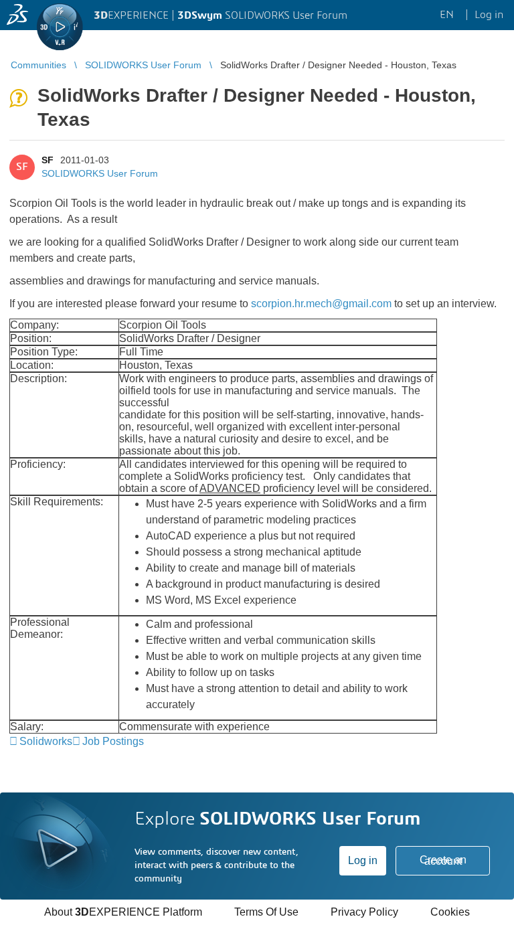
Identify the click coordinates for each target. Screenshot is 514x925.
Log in (362, 860)
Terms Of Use (266, 912)
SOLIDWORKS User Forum (99, 173)
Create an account (443, 860)
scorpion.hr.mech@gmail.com (321, 303)
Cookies (450, 912)
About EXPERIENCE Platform (123, 912)
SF (47, 160)
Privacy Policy (364, 912)
